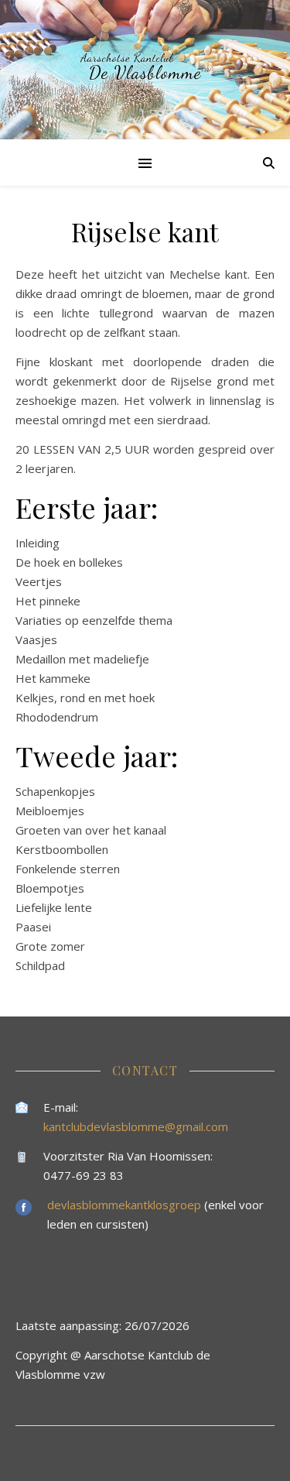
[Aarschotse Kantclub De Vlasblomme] (145, 69)
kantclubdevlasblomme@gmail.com (135, 1126)
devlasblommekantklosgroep (125, 1204)
